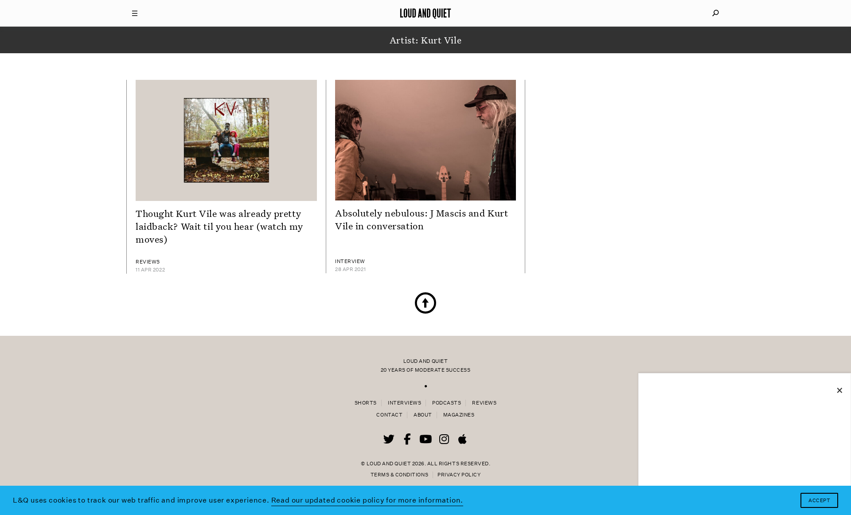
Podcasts (446, 403)
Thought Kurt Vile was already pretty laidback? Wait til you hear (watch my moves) (219, 226)
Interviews (404, 403)
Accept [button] (819, 500)
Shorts (366, 403)
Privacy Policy (458, 475)
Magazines (459, 415)
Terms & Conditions (399, 475)
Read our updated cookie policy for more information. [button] (367, 500)
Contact (389, 415)
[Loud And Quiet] (425, 13)
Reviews (484, 403)
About (423, 415)
